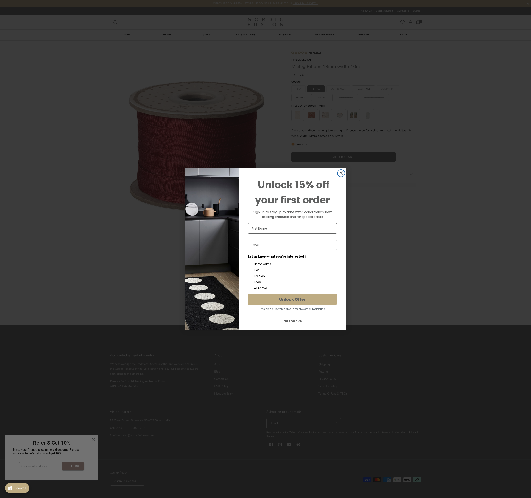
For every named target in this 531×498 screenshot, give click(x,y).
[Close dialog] (341, 173)
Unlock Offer (292, 299)
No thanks (293, 320)
